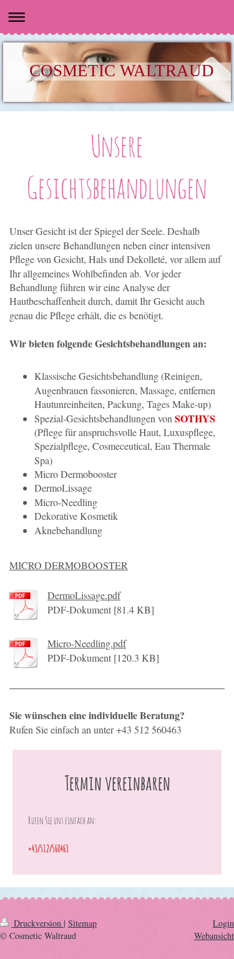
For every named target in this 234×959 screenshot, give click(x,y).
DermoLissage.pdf (83, 595)
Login (223, 923)
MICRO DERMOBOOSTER (68, 565)
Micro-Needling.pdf (86, 643)
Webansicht (214, 936)
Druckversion (37, 923)
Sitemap (82, 923)
